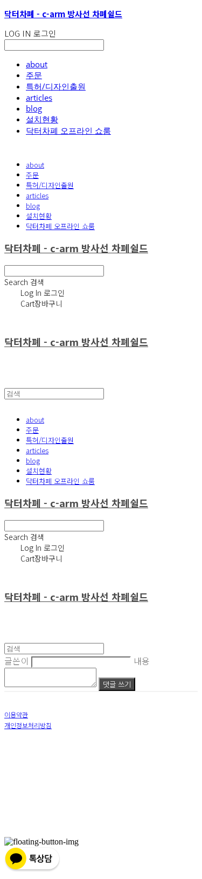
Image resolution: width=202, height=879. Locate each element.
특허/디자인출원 (56, 86)
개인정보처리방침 (28, 725)
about (36, 64)
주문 (34, 75)
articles (39, 97)
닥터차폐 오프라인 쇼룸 (68, 130)
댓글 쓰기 (117, 684)
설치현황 (42, 119)
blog (34, 108)
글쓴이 (16, 660)
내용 (142, 660)
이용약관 (16, 714)
